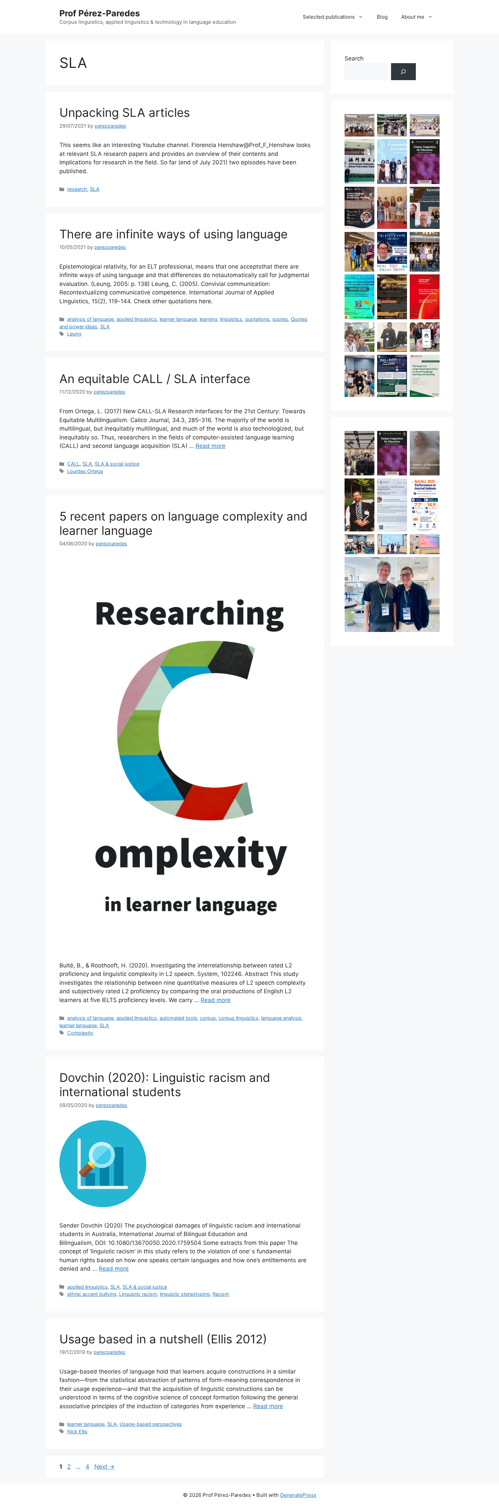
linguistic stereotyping (185, 1294)
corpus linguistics (238, 1018)
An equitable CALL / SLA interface (154, 378)
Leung (74, 334)
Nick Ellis (77, 1431)
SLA (94, 189)
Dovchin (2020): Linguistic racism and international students (164, 1084)
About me (412, 17)
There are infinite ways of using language (173, 234)
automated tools (178, 1018)
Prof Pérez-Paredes (99, 13)
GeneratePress (298, 1495)
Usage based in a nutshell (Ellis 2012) (163, 1339)
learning (208, 319)
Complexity (80, 1033)
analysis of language (90, 319)
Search (354, 58)
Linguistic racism (138, 1294)
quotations (257, 319)
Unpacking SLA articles (124, 112)
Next (104, 1466)
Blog (382, 17)
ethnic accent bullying (91, 1294)
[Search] (403, 71)
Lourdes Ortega (85, 471)
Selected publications (329, 17)
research (77, 189)
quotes (280, 319)
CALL (73, 464)
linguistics (231, 319)
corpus (208, 1018)
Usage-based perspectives (150, 1424)
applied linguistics (136, 319)
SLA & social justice (117, 464)
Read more (210, 445)
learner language (178, 319)
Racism (220, 1294)
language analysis (281, 1018)
